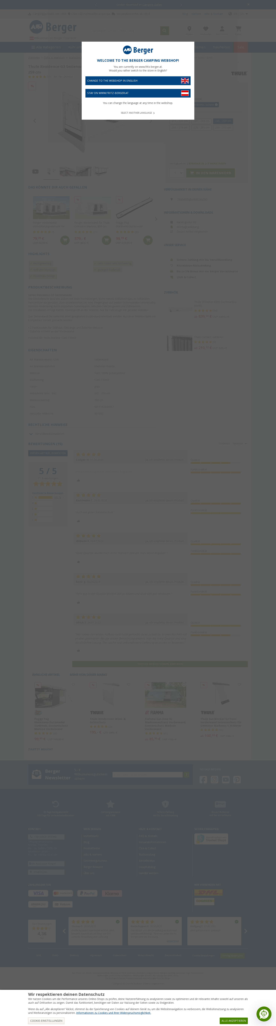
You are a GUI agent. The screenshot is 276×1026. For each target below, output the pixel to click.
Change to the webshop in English (112, 80)
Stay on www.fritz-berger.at (108, 93)
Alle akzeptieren (234, 1020)
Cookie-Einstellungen (46, 1020)
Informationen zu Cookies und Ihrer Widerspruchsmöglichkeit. (113, 1012)
